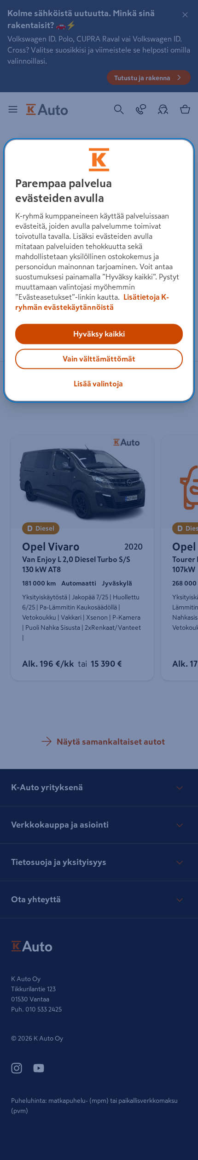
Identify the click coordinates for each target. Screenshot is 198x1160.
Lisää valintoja (98, 384)
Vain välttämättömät (99, 359)
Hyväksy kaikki (99, 334)
